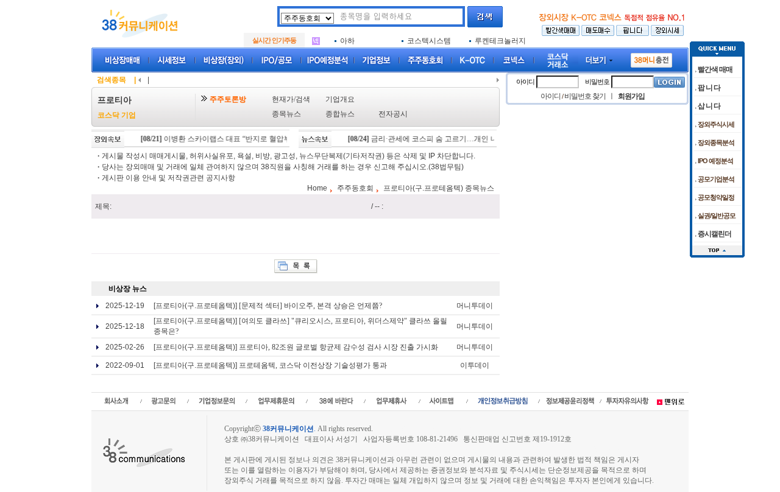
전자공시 (393, 114)
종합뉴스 (340, 114)
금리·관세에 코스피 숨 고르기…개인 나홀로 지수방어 (443, 139)
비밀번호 (597, 81)
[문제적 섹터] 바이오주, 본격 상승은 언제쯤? (310, 305)
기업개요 (340, 99)
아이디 (525, 81)
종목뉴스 (286, 114)
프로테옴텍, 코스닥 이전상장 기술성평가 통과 (313, 365)
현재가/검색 (291, 99)
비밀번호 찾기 (585, 96)
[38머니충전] (651, 58)
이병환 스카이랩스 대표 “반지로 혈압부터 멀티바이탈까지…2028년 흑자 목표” (276, 139)
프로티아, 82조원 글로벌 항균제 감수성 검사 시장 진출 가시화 (338, 347)
